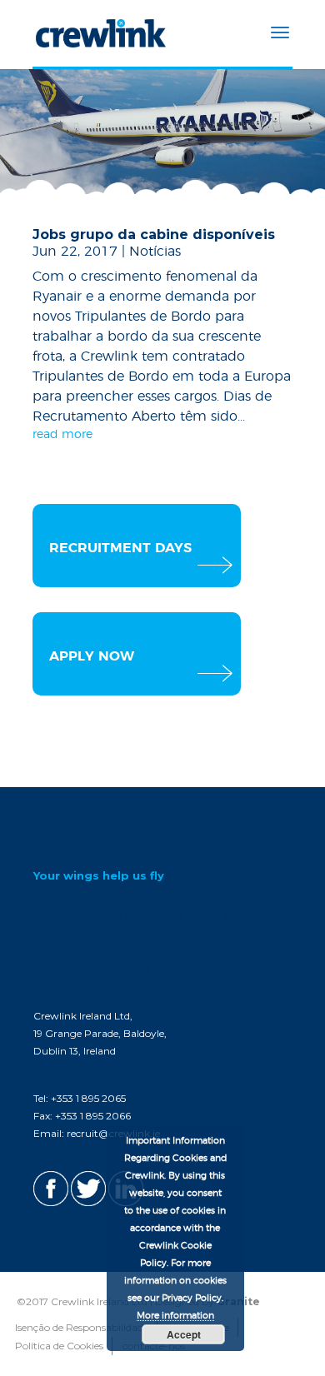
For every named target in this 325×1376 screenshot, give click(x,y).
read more (62, 435)
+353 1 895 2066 (93, 1115)
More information (175, 1315)
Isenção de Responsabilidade (81, 1327)
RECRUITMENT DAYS (120, 548)
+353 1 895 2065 (88, 1098)
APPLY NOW (91, 656)
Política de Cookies (59, 1345)
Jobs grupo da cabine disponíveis (153, 234)
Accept (184, 1334)
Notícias (155, 251)
